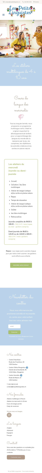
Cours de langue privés (14, 404)
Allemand (10, 430)
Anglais (9, 428)
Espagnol (10, 433)
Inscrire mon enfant (21, 265)
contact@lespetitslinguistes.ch (16, 387)
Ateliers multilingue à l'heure (16, 399)
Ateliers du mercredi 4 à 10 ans (17, 401)
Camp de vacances (13, 406)
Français (9, 435)
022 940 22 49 (13, 384)
